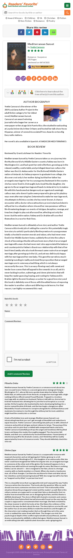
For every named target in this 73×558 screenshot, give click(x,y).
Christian (51, 18)
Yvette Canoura (37, 47)
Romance (40, 21)
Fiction (63, 18)
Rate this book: (11, 298)
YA (41, 18)
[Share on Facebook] (21, 32)
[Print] (53, 32)
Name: (7, 311)
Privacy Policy (50, 552)
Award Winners (15, 18)
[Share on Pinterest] (37, 32)
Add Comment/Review (18, 374)
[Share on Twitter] (29, 32)
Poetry (52, 21)
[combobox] (36, 12)
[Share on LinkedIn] (45, 32)
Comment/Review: (13, 321)
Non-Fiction (26, 21)
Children (31, 18)
